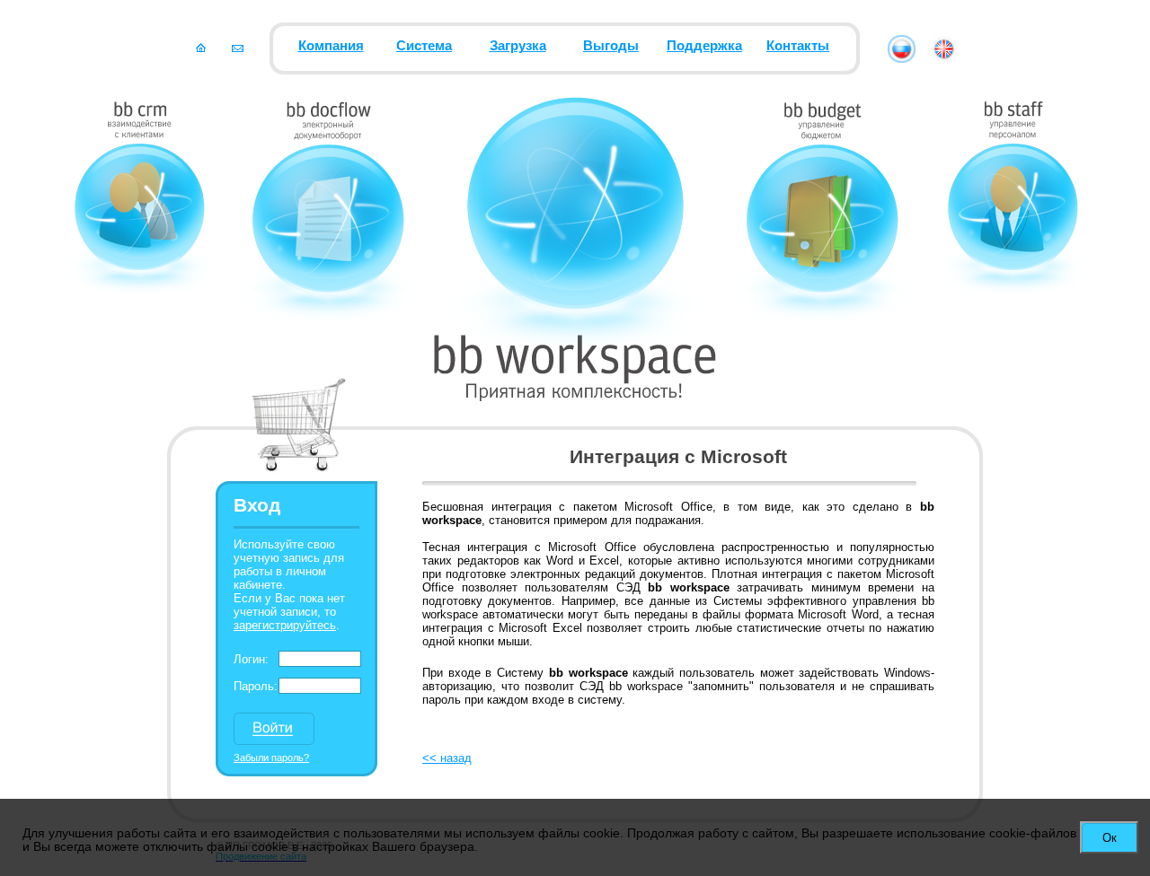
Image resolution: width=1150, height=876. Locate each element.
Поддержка (704, 46)
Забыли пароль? (271, 757)
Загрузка (518, 46)
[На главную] (201, 47)
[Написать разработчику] (237, 47)
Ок (1109, 838)
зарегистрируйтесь (285, 625)
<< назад (447, 758)
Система (424, 46)
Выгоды (611, 46)
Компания (331, 46)
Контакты (797, 46)
